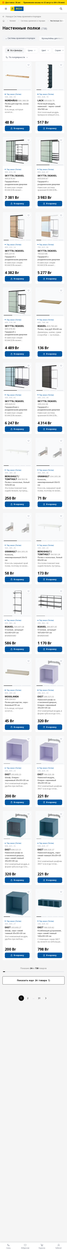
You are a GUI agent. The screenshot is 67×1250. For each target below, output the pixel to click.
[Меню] (5, 8)
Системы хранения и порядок (33, 21)
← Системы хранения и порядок (20, 38)
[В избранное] (28, 65)
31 (39, 998)
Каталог (13, 21)
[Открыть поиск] (61, 8)
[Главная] (3, 20)
